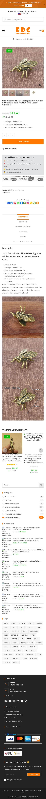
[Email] (24, 203)
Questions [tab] (23, 232)
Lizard (6, 647)
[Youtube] (22, 701)
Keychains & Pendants (12, 507)
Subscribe (34, 774)
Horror (6, 643)
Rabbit (33, 651)
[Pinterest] (15, 203)
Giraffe (14, 639)
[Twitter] (11, 203)
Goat (29, 639)
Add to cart (24, 142)
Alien (6, 623)
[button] (41, 69)
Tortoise (33, 658)
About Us (5, 790)
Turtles (7, 662)
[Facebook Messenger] (21, 203)
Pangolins (18, 651)
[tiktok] (26, 701)
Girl (22, 639)
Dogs (6, 635)
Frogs (6, 639)
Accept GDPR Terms (14, 780)
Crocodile (16, 631)
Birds (30, 623)
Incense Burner (27, 643)
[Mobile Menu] (3, 30)
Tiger (25, 658)
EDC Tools (8, 500)
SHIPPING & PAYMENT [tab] (23, 227)
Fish (33, 635)
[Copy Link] (31, 203)
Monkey (15, 647)
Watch (15, 662)
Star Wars (15, 658)
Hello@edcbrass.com (18, 691)
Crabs (6, 631)
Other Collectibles (11, 511)
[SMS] (34, 203)
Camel (6, 627)
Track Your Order (12, 718)
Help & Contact (15, 790)
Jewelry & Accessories (12, 504)
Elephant (24, 635)
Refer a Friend (37, 790)
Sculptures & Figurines (24, 39)
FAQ (23, 793)
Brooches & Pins (10, 497)
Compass (30, 627)
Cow (38, 627)
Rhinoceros (8, 654)
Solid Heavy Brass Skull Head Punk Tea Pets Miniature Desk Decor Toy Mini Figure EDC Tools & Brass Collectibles (33, 461)
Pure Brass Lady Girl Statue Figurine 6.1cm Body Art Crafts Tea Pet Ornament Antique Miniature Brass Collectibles (12, 459)
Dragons (14, 635)
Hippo (36, 639)
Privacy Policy (26, 790)
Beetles (22, 623)
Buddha (39, 623)
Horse (15, 643)
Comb (21, 627)
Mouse (23, 647)
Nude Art (33, 647)
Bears (13, 623)
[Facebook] (8, 203)
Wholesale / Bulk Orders (14, 721)
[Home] (13, 39)
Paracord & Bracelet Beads (33, 454)
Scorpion (19, 654)
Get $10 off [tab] (23, 222)
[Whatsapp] (18, 203)
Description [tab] (23, 217)
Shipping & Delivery (12, 711)
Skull (39, 654)
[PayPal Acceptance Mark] (23, 737)
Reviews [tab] (23, 237)
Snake (6, 658)
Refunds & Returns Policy (14, 715)
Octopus (7, 651)
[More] (37, 203)
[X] (6, 701)
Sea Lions (29, 654)
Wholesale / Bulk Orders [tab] (23, 242)
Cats (14, 627)
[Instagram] (27, 203)
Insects (7, 193)
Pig (26, 651)
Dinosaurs (34, 631)
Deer (24, 631)
